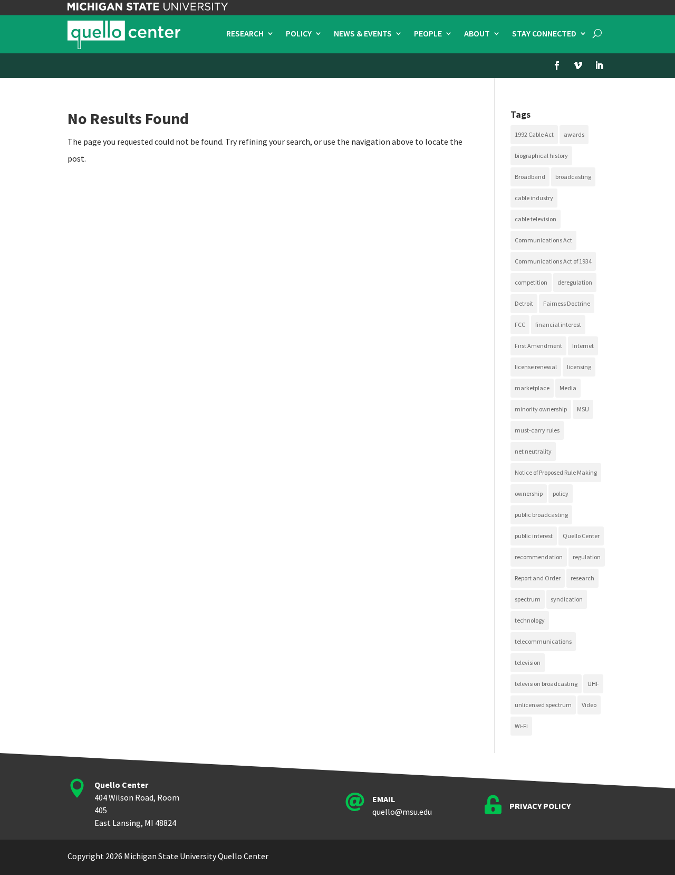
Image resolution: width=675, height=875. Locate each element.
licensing (579, 367)
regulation (587, 557)
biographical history (541, 155)
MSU (583, 409)
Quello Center (581, 536)
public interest (534, 536)
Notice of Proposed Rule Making (556, 472)
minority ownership (541, 409)
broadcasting (573, 177)
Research (245, 34)
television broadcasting (546, 684)
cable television (535, 219)
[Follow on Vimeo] (578, 65)
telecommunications (543, 641)
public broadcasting (541, 515)
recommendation (539, 557)
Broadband (530, 177)
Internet (583, 346)
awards (574, 134)
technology (530, 620)
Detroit (524, 303)
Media (568, 388)
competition (531, 282)
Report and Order (538, 578)
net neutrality (533, 451)
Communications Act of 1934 (553, 261)
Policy (299, 34)
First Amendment (538, 346)
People (428, 34)
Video (589, 705)
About (477, 34)
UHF (593, 684)
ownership (529, 493)
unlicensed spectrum (543, 705)
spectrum (528, 599)
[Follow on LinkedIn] (599, 65)
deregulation (574, 282)
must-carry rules (537, 430)
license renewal (536, 367)
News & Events (363, 34)
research (582, 578)
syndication (567, 599)
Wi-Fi (521, 726)
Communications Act (543, 240)
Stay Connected (544, 34)
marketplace (532, 388)
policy (560, 493)
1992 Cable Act (534, 134)
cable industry (534, 198)
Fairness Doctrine (566, 303)
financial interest (558, 324)
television (528, 662)
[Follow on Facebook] (556, 65)
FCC (520, 324)
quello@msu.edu (402, 811)
